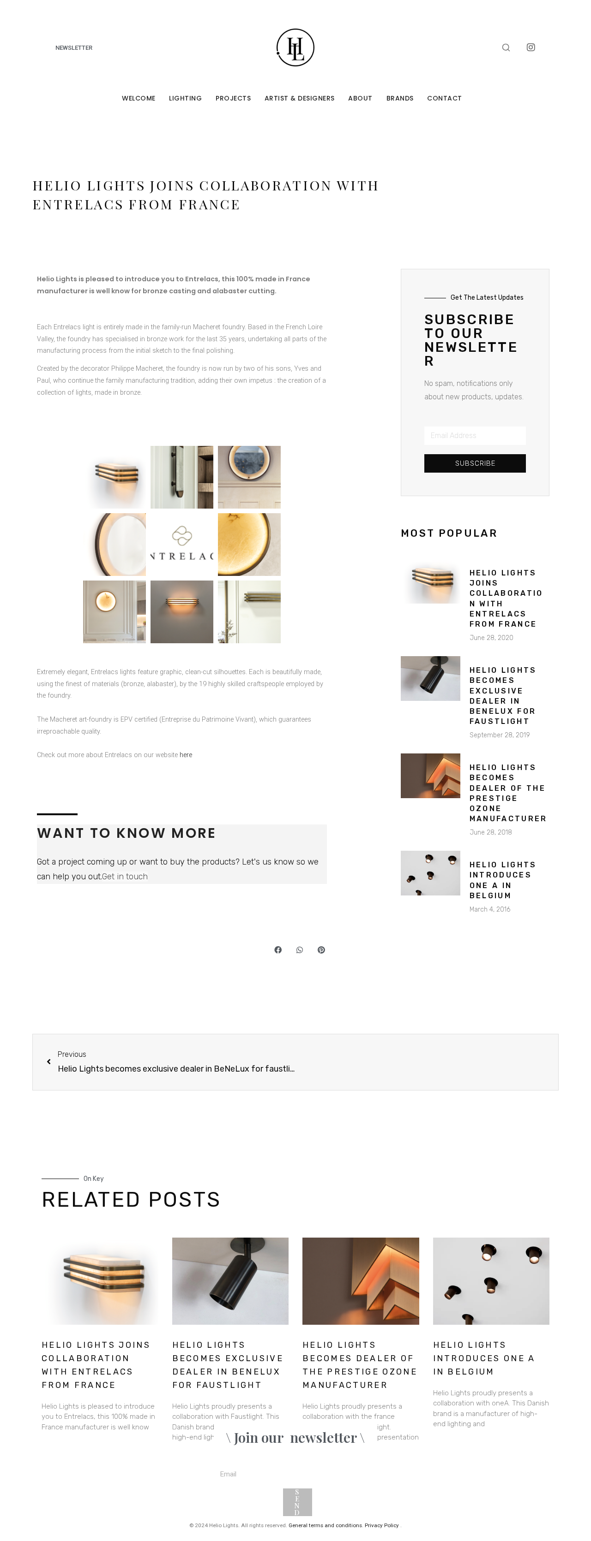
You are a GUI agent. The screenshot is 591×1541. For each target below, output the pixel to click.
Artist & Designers (300, 98)
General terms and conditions (325, 1525)
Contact (444, 98)
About (360, 98)
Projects (233, 98)
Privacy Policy (382, 1525)
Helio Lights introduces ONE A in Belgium (484, 1358)
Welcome (139, 98)
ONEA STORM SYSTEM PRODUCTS (514, 1505)
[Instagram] (531, 47)
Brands (400, 98)
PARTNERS (532, 1462)
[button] (277, 949)
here (186, 755)
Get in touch (125, 876)
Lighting (185, 98)
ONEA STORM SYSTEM (523, 1484)
